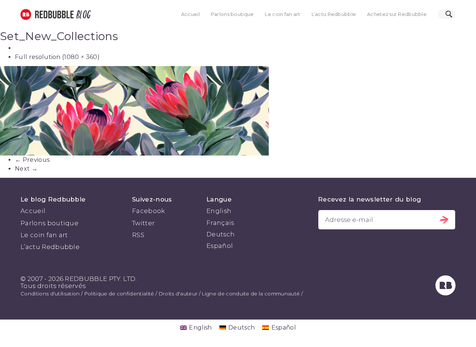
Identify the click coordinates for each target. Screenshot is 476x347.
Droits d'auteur (178, 294)
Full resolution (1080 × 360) (57, 56)
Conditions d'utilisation (50, 294)
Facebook (148, 211)
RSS (138, 235)
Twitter (143, 223)
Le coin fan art (282, 14)
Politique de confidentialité (119, 294)
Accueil (190, 14)
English (218, 211)
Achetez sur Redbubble (397, 14)
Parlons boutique (232, 14)
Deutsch (220, 234)
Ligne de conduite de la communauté (251, 294)
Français (220, 222)
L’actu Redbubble (334, 14)
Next (26, 168)
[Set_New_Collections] (238, 111)
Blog (82, 14)
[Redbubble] (445, 293)
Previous (32, 159)
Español (219, 245)
